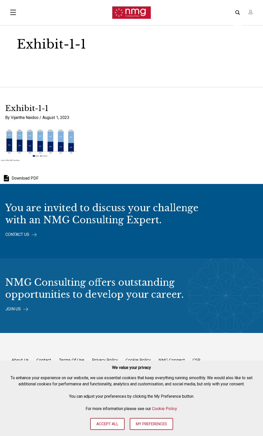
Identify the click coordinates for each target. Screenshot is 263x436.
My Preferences (151, 424)
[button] (21, 234)
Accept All (107, 424)
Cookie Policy (164, 408)
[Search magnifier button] (237, 12)
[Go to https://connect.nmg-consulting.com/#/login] (251, 13)
